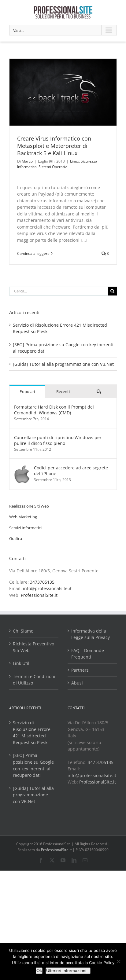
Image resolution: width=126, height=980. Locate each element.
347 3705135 (100, 762)
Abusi (77, 683)
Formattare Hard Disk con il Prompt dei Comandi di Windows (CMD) (54, 410)
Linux (74, 161)
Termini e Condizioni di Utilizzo (34, 680)
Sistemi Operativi (53, 166)
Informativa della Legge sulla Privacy (90, 634)
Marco (27, 161)
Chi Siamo (23, 631)
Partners (80, 670)
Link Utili (22, 663)
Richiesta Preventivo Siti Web (33, 647)
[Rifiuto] (118, 961)
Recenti (63, 391)
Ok (39, 970)
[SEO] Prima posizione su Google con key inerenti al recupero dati (33, 765)
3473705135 (42, 582)
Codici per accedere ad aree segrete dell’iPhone (71, 470)
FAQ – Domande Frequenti (87, 654)
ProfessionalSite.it (39, 595)
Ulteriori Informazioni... (68, 970)
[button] (29, 506)
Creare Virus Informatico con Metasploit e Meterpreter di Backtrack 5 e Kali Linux (54, 146)
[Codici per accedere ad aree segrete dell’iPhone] (22, 468)
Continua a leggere (33, 253)
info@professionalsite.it (47, 588)
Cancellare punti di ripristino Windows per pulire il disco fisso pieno (58, 440)
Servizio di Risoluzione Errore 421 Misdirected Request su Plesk (31, 732)
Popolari (27, 391)
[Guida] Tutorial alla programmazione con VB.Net (63, 364)
